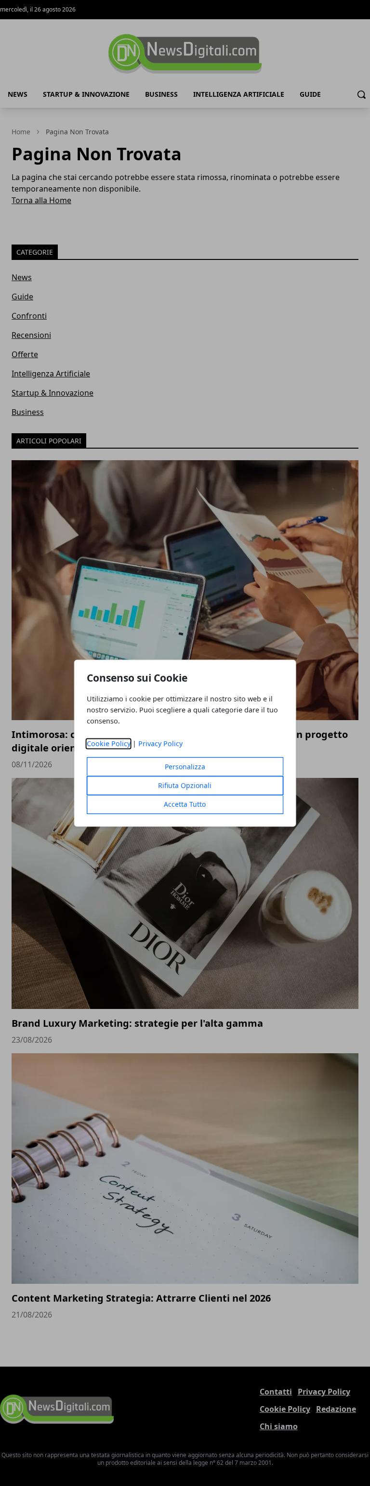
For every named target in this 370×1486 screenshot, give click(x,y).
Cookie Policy (109, 743)
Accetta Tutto (185, 804)
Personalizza (185, 766)
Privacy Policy (160, 743)
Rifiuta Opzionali (184, 785)
